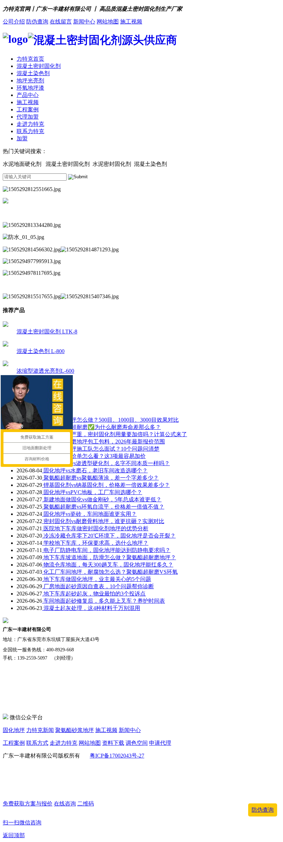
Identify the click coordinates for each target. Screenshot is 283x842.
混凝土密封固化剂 (39, 66)
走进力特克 (30, 124)
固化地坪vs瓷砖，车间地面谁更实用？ (89, 514)
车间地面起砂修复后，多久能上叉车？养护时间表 (103, 601)
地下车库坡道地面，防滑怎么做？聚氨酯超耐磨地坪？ (109, 557)
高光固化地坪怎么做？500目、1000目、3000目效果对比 (110, 420)
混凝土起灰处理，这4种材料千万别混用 (91, 608)
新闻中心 (84, 21)
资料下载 (113, 743)
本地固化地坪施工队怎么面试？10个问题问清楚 (100, 449)
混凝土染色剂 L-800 (41, 351)
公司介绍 (14, 21)
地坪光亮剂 (30, 80)
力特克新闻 (40, 730)
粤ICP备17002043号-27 (117, 756)
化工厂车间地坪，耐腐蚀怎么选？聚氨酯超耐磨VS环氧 (110, 572)
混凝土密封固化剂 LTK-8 (47, 331)
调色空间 (137, 743)
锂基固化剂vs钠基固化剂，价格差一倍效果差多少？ (106, 485)
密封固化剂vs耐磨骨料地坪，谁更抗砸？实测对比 (103, 521)
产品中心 (28, 95)
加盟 (22, 138)
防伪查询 (37, 21)
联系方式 (37, 743)
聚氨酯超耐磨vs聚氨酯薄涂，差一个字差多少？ (100, 478)
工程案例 (28, 109)
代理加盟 (28, 117)
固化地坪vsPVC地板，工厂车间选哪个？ (92, 492)
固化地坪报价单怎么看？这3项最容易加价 (94, 456)
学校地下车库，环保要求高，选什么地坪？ (95, 543)
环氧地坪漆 (30, 88)
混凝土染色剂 (33, 73)
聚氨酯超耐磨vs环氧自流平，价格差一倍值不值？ (103, 507)
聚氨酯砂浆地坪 (74, 730)
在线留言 (61, 21)
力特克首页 (30, 59)
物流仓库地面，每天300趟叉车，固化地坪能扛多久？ (107, 565)
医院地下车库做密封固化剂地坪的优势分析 (95, 528)
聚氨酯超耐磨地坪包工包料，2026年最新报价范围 (103, 441)
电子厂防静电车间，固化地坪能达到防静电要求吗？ (106, 550)
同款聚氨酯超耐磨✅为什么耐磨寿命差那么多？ (101, 427)
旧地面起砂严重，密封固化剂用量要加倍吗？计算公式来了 (114, 434)
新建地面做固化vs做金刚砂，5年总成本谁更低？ (102, 499)
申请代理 (160, 743)
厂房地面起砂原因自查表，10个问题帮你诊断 (98, 586)
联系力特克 (30, 131)
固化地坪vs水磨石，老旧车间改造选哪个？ (95, 470)
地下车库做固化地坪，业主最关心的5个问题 (96, 579)
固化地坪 (14, 730)
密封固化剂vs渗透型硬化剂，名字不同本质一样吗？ (106, 463)
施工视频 (131, 21)
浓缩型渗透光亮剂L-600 (45, 371)
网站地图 (108, 21)
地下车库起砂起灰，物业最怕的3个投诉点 (94, 594)
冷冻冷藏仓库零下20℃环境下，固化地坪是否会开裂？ (109, 536)
